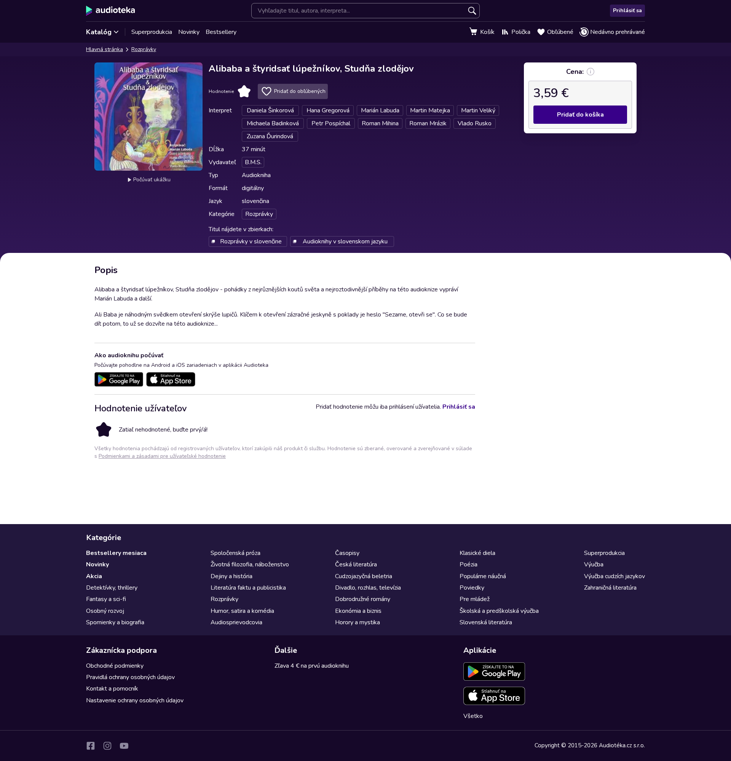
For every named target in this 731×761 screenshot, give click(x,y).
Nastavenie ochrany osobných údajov (135, 700)
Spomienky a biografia (115, 622)
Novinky (189, 32)
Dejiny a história (231, 576)
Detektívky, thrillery (111, 588)
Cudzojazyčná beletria (363, 576)
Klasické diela (477, 553)
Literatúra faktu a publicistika (248, 588)
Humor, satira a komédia (242, 611)
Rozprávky (143, 49)
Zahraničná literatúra (610, 588)
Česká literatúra (356, 564)
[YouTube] (124, 745)
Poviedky (472, 588)
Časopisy (347, 553)
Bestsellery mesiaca (116, 553)
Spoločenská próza (235, 553)
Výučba (593, 564)
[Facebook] (90, 745)
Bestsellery (221, 32)
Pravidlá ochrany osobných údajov (130, 677)
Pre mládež (475, 599)
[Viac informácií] (590, 71)
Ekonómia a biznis (358, 611)
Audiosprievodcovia (236, 622)
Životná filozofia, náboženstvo (250, 564)
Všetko (473, 716)
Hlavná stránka (104, 49)
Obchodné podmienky (115, 666)
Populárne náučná (483, 576)
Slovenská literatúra (486, 622)
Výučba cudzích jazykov (614, 576)
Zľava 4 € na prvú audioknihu (312, 666)
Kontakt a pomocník (112, 688)
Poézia (468, 564)
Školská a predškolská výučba (499, 611)
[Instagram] (107, 745)
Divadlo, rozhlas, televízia (368, 588)
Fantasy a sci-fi (106, 599)
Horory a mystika (357, 622)
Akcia (94, 576)
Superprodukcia (151, 32)
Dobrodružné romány (362, 599)
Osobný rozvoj (105, 611)
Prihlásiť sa (627, 10)
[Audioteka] (110, 10)
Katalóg (99, 32)
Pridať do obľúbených (300, 91)
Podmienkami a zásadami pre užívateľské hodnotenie (162, 456)
